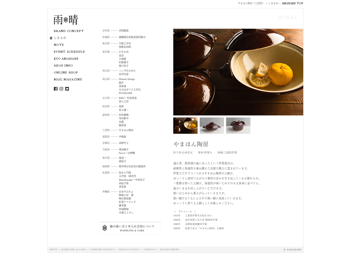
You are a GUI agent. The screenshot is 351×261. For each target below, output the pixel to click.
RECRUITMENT (170, 249)
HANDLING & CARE (73, 249)
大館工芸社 (125, 43)
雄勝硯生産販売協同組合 (132, 37)
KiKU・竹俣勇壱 (128, 98)
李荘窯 (122, 186)
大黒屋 (122, 59)
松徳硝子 (124, 62)
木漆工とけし (126, 212)
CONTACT (150, 249)
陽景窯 (122, 125)
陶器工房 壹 (126, 195)
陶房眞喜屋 (125, 198)
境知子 (122, 161)
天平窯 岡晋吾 (127, 176)
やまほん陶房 (126, 130)
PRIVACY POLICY (129, 249)
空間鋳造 (124, 30)
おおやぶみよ (126, 191)
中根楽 (122, 136)
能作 (121, 82)
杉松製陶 (124, 115)
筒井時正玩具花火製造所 (132, 166)
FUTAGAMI (125, 93)
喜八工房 (124, 101)
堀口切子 (124, 66)
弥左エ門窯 (125, 172)
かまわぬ (124, 51)
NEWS (53, 249)
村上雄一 (124, 110)
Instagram (61, 89)
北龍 (121, 122)
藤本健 (122, 205)
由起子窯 (124, 183)
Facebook (55, 89)
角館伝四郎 (125, 47)
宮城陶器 (124, 209)
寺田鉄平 (124, 118)
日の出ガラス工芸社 (130, 89)
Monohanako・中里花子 (132, 180)
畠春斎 (122, 86)
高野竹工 (124, 143)
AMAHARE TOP (292, 3)
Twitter (67, 89)
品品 (121, 55)
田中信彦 (124, 74)
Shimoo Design (127, 79)
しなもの (273, 3)
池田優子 (124, 149)
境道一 (122, 158)
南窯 (121, 106)
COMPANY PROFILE (102, 249)
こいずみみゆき (127, 70)
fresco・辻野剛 (127, 153)
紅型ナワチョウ (127, 202)
